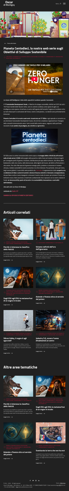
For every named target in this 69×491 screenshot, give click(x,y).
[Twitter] (33, 481)
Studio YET (15, 191)
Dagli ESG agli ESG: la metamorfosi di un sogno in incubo (18, 299)
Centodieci (39, 170)
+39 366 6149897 (10, 487)
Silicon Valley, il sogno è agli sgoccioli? (15, 339)
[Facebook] (30, 481)
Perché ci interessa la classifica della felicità (16, 248)
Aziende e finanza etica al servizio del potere (50, 298)
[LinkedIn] (39, 481)
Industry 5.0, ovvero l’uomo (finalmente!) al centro (47, 339)
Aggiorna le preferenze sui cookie (24, 487)
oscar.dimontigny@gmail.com (57, 485)
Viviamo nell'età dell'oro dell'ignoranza (46, 248)
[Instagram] (36, 481)
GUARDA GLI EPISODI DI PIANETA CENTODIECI (18, 195)
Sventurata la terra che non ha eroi (50, 450)
